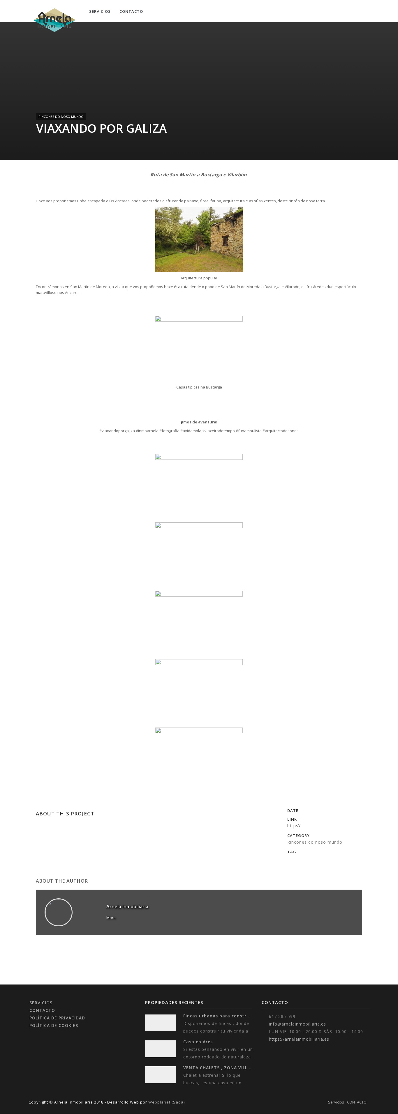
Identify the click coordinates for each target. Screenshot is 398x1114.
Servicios (100, 11)
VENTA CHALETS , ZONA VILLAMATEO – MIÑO (234, 1067)
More (111, 917)
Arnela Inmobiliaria (127, 906)
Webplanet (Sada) (166, 1102)
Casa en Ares (198, 1041)
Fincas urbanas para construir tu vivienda (231, 1016)
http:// (294, 826)
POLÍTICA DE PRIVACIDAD (57, 1018)
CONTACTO (131, 11)
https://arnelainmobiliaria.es (299, 1039)
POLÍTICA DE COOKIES (53, 1025)
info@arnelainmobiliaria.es (297, 1024)
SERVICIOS (40, 1002)
